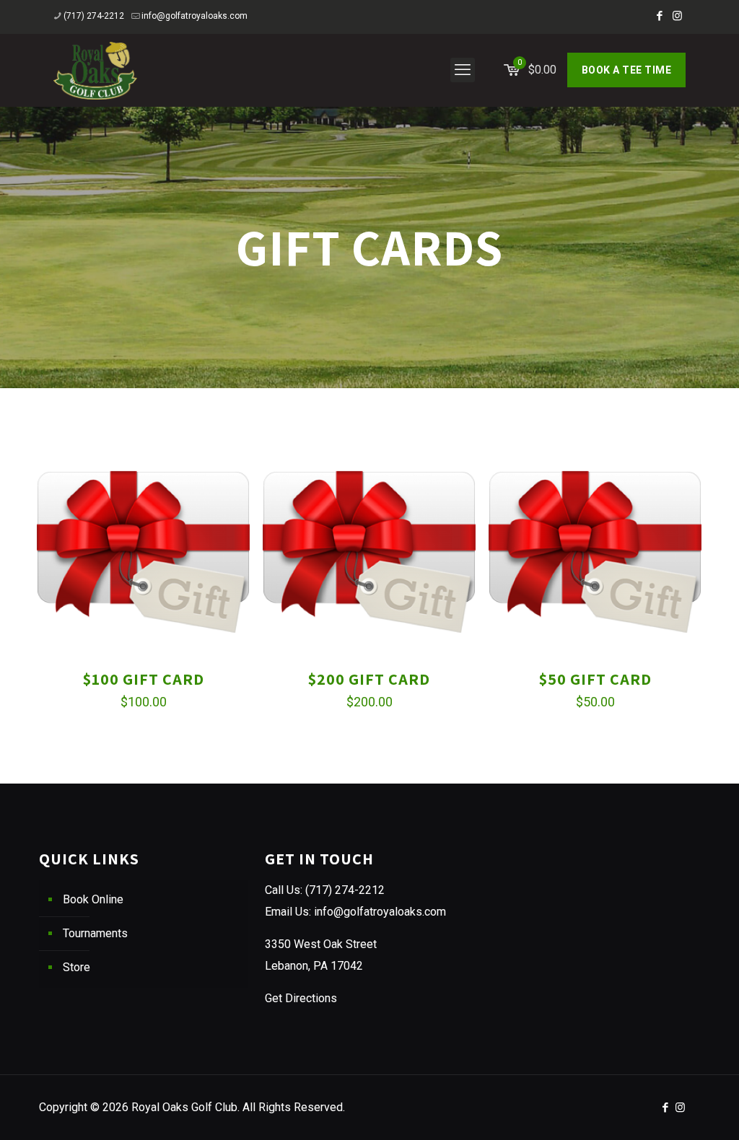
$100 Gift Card (143, 679)
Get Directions (301, 998)
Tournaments (95, 933)
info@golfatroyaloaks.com (194, 16)
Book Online (93, 899)
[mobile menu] (462, 70)
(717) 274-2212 (94, 16)
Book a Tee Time (627, 70)
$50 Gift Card (595, 679)
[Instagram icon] (677, 15)
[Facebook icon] (659, 15)
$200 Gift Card (369, 679)
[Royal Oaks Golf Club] (95, 70)
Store (76, 967)
